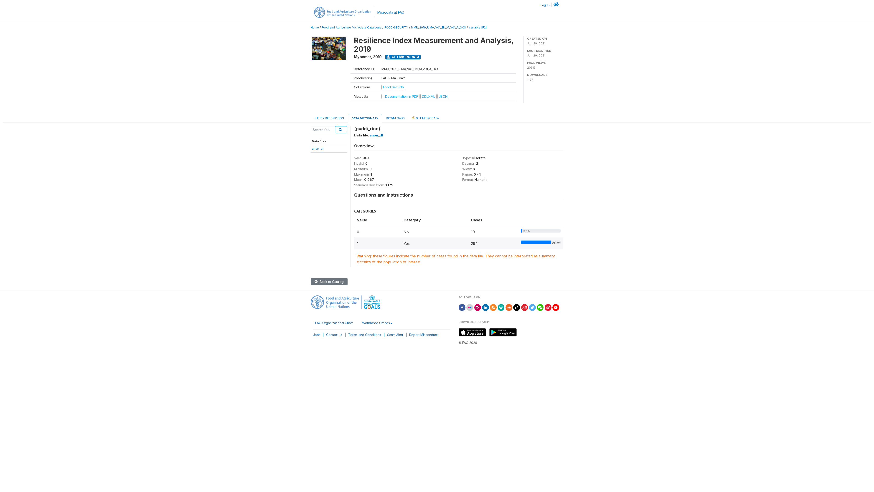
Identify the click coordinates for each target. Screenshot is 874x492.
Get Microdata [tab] (427, 118)
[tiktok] (516, 307)
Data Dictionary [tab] (365, 118)
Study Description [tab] (329, 118)
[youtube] (555, 307)
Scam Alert (395, 335)
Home (315, 27)
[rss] (493, 307)
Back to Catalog (331, 282)
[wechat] (540, 307)
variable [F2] (478, 27)
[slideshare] (501, 307)
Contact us (334, 335)
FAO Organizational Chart (334, 323)
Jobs (316, 335)
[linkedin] (485, 307)
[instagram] (477, 307)
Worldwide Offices (376, 323)
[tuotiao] (524, 307)
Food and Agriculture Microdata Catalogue (351, 27)
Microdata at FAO (390, 12)
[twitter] (532, 307)
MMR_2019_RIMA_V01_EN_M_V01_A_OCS (438, 27)
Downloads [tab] (395, 118)
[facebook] (462, 307)
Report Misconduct (423, 335)
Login (544, 5)
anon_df (317, 148)
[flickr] (469, 307)
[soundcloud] (509, 307)
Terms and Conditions (364, 335)
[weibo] (548, 307)
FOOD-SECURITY (396, 27)
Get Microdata (405, 57)
